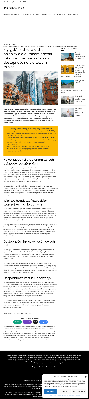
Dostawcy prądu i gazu (27, 361)
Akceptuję (50, 391)
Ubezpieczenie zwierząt (55, 357)
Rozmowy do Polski (50, 361)
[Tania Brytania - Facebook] (40, 375)
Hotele (70, 361)
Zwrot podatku (48, 363)
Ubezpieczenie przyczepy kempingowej (19, 359)
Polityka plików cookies (55, 395)
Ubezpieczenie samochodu (26, 355)
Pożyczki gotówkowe (61, 363)
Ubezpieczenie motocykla (58, 355)
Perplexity (27, 322)
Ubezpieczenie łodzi (39, 359)
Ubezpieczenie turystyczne (18, 357)
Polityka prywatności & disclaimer (71, 395)
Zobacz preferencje (79, 391)
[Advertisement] (44, 30)
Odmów (64, 391)
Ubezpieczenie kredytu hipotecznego (69, 359)
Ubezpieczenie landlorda (11, 361)
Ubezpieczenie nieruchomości (37, 357)
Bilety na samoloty (78, 361)
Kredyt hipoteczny (37, 363)
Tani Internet (39, 361)
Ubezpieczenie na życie (74, 355)
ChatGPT (17, 322)
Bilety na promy (26, 363)
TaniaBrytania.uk (14, 8)
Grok (35, 322)
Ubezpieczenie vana (42, 355)
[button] (85, 376)
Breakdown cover (51, 359)
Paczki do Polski (61, 361)
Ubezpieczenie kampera (70, 357)
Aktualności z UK (51, 367)
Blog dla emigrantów (38, 367)
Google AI (43, 322)
